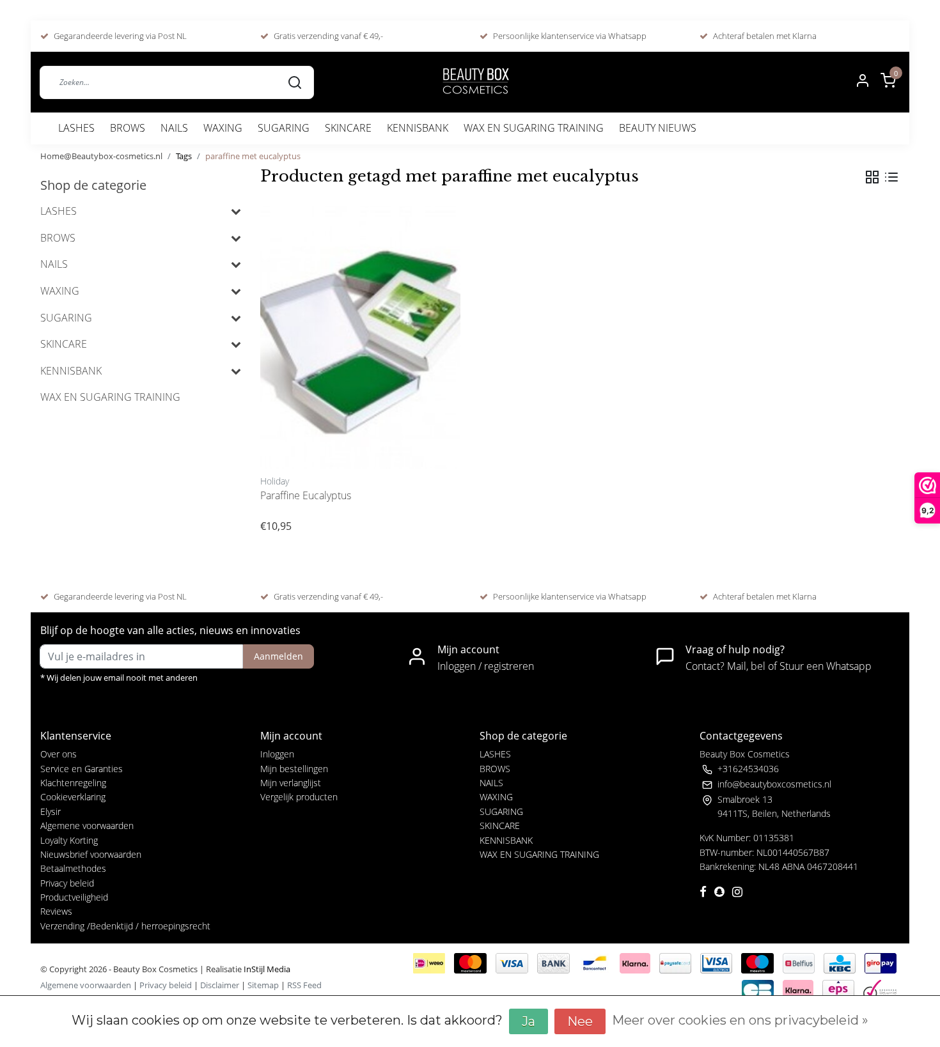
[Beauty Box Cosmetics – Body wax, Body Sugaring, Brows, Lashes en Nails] (475, 82)
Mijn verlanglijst (290, 783)
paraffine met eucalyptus (253, 156)
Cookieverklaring (73, 797)
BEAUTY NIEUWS (657, 128)
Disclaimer (219, 985)
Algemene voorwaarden (87, 825)
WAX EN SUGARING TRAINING (534, 128)
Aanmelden (278, 656)
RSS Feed (304, 985)
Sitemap (263, 985)
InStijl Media (266, 969)
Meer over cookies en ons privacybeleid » (740, 1020)
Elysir (50, 811)
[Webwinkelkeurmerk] (880, 989)
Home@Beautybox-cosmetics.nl (101, 156)
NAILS (174, 128)
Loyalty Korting (69, 840)
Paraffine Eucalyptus (305, 495)
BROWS (127, 128)
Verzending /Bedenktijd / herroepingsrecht (125, 926)
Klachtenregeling (73, 783)
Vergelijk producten (299, 797)
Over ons (58, 754)
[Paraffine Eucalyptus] (360, 337)
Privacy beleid (67, 883)
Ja (528, 1021)
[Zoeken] (294, 82)
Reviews (56, 911)
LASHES (76, 128)
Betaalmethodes (73, 868)
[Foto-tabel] (872, 177)
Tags (184, 156)
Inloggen (277, 754)
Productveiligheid (74, 897)
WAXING (222, 128)
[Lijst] (891, 177)
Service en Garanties (81, 769)
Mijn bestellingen (294, 769)
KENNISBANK (417, 128)
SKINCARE (348, 128)
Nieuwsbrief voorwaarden (90, 854)
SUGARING (283, 128)
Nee (580, 1021)
